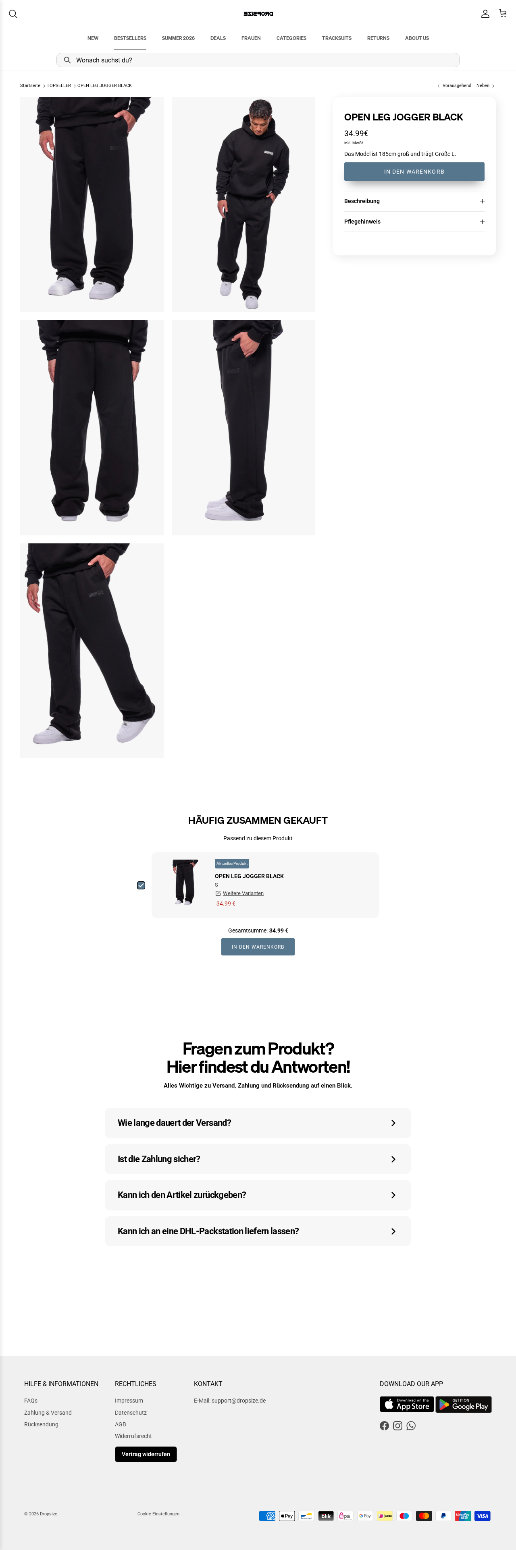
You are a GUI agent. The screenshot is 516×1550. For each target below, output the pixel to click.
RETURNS (378, 38)
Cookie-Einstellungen (158, 1514)
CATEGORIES (291, 38)
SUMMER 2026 (178, 38)
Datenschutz (131, 1412)
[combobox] (258, 60)
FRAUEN (251, 38)
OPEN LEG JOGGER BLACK (104, 86)
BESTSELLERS (130, 38)
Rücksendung (41, 1424)
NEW (92, 38)
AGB (120, 1424)
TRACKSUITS (337, 38)
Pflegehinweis (362, 221)
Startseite (30, 86)
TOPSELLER (59, 86)
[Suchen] (13, 14)
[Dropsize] (258, 13)
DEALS (218, 38)
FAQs (30, 1400)
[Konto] (483, 14)
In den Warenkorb (414, 171)
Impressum (129, 1400)
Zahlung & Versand (48, 1412)
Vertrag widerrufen (146, 1454)
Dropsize (48, 1514)
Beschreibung (362, 201)
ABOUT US (417, 38)
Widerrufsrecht (133, 1436)
